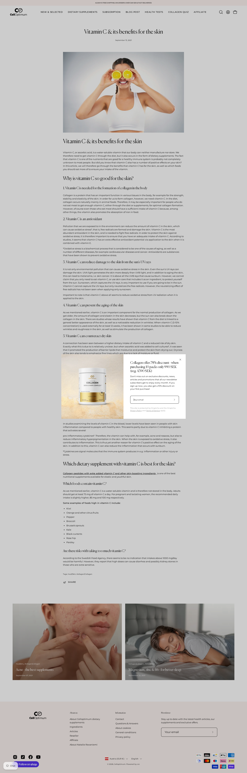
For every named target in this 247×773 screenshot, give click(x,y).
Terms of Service (153, 411)
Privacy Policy (136, 411)
